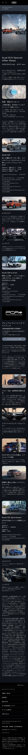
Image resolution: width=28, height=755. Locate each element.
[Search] (6, 2)
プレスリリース (5, 732)
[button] (14, 689)
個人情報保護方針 (18, 726)
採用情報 (11, 726)
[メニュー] (3, 2)
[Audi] (14, 2)
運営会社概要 (5, 726)
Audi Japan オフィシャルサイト (9, 729)
